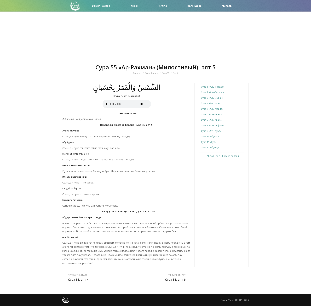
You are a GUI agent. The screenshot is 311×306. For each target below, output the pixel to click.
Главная (137, 73)
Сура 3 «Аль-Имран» (212, 97)
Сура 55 (165, 73)
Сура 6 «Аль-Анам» (211, 114)
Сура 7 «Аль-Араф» (211, 119)
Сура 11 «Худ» (208, 141)
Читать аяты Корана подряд (223, 155)
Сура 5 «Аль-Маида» (212, 108)
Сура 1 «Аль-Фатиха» (212, 86)
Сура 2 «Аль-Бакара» (212, 92)
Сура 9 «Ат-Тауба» (211, 130)
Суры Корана (151, 73)
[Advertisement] (155, 36)
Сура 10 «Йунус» (210, 136)
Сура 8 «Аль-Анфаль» (212, 125)
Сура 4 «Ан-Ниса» (210, 103)
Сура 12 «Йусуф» (210, 147)
